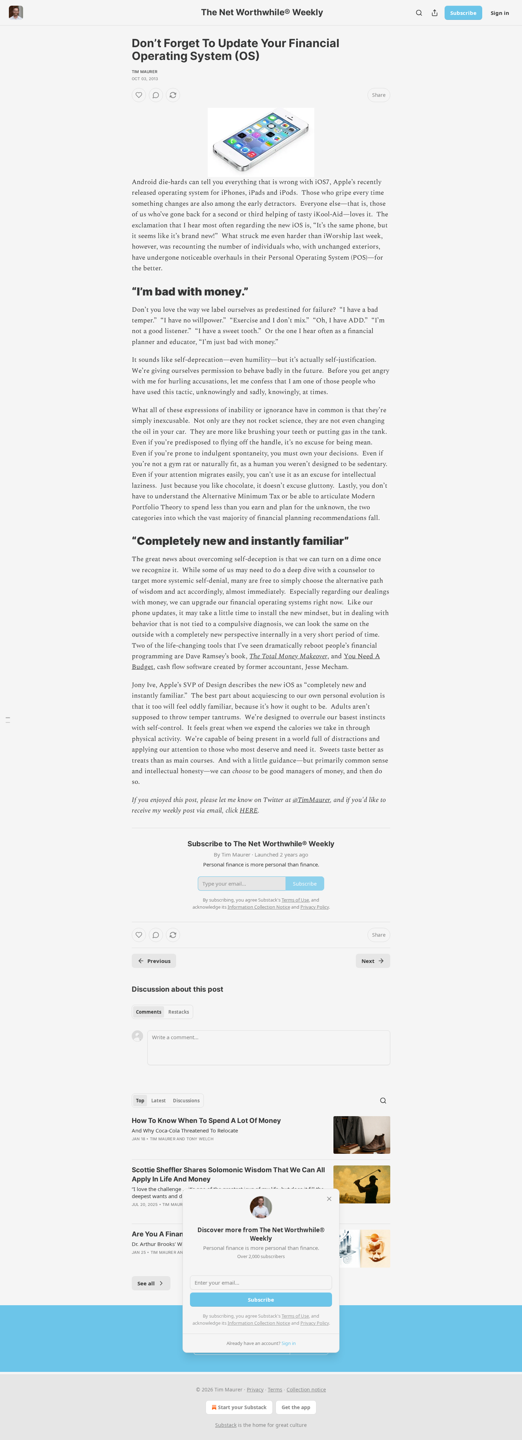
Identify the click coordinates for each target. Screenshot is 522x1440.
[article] (261, 1135)
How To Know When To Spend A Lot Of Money (206, 1121)
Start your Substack (242, 1407)
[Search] (419, 13)
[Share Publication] (435, 13)
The (254, 656)
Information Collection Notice (259, 1323)
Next (368, 960)
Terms (275, 1389)
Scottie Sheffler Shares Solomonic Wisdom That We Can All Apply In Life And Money (228, 1174)
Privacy (255, 1389)
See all (146, 1283)
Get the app (296, 1407)
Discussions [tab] (186, 1100)
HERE (249, 810)
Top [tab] (140, 1100)
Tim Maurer (144, 71)
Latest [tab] (158, 1100)
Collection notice (306, 1389)
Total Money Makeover (294, 656)
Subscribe (463, 12)
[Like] (139, 95)
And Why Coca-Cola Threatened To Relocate (185, 1130)
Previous (158, 960)
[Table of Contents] (8, 720)
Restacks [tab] (178, 1012)
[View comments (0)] (156, 95)
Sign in (500, 12)
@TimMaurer (311, 800)
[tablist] (162, 1012)
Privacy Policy (314, 1323)
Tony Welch (199, 1138)
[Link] (121, 291)
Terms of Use (295, 1316)
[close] (329, 1198)
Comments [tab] (148, 1012)
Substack (225, 1425)
